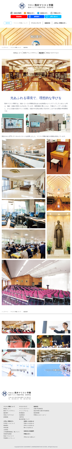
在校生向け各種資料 (29, 431)
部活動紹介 (22, 412)
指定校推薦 (36, 412)
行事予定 (21, 417)
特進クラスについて (9, 436)
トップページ (5, 47)
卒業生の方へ (57, 13)
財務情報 (6, 417)
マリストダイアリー (24, 408)
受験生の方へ (31, 13)
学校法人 (19, 394)
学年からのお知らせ (29, 425)
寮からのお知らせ (28, 427)
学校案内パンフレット (9, 438)
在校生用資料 (18, 13)
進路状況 (36, 406)
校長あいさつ (17, 53)
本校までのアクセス (52, 53)
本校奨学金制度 (8, 434)
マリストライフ (23, 406)
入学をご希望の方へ (9, 421)
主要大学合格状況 (38, 408)
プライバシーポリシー (29, 437)
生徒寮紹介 (22, 415)
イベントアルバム (23, 410)
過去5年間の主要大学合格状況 (41, 410)
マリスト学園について (16, 47)
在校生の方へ (44, 13)
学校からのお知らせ (29, 423)
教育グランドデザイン (30, 53)
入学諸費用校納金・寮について (11, 431)
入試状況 (6, 429)
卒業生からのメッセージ (40, 415)
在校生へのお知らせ (29, 421)
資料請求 (36, 16)
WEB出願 (6, 427)
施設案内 (42, 53)
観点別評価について (24, 419)
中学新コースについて (9, 423)
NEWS (8, 23)
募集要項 (6, 425)
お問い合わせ (53, 16)
